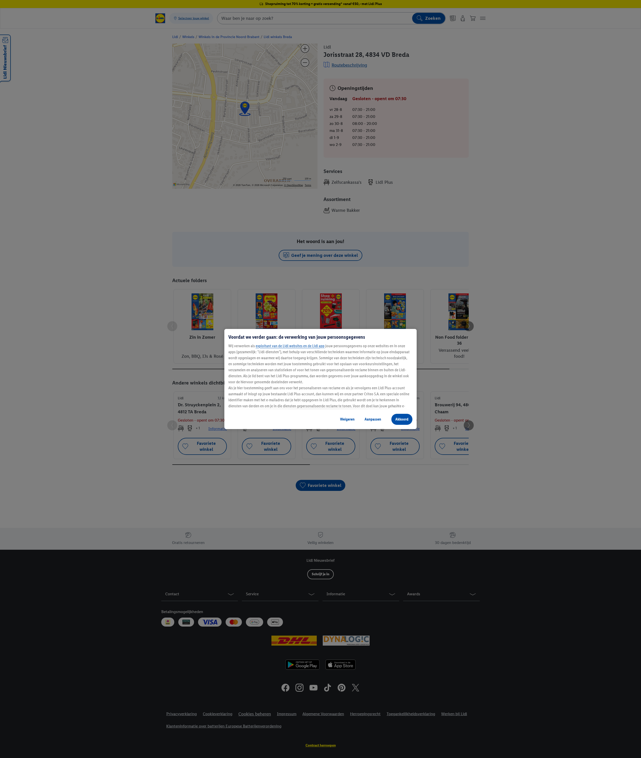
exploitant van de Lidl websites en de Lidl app (290, 345)
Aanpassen (373, 419)
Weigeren (347, 419)
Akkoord (401, 419)
